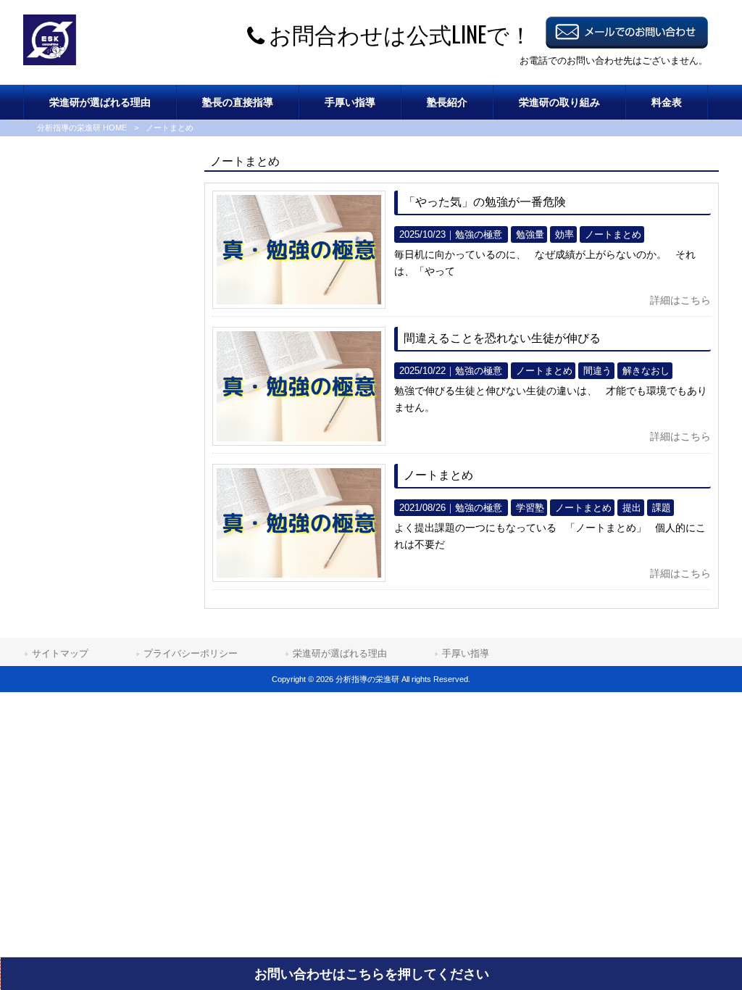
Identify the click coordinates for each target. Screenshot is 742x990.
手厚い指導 (465, 653)
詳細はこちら (680, 300)
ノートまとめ (438, 475)
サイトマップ (60, 653)
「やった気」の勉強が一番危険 (485, 202)
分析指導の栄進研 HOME (82, 127)
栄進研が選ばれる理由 (340, 653)
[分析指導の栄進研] (49, 61)
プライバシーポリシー (190, 653)
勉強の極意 (478, 234)
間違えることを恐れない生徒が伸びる (502, 338)
